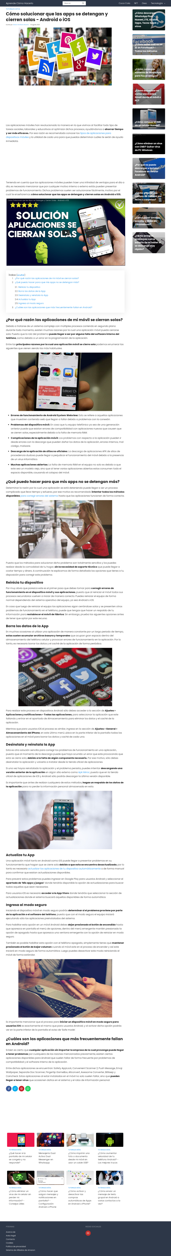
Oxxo (144, 3)
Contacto (10, 1239)
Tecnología (157, 3)
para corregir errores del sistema (39, 495)
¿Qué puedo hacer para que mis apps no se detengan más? (47, 282)
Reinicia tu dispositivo (29, 287)
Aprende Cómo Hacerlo (19, 3)
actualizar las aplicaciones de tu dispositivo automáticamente (64, 868)
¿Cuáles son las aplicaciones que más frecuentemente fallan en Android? (53, 307)
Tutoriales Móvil (13, 9)
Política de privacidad (16, 1246)
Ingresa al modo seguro (31, 303)
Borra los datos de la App (31, 291)
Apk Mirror (84, 772)
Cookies (9, 1243)
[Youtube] (88, 1233)
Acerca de (10, 1232)
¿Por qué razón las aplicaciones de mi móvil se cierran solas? (47, 278)
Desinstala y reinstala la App (33, 295)
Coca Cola (124, 3)
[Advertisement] (65, 104)
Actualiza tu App (27, 299)
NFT (136, 3)
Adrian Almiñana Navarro (21, 25)
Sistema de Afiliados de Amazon (20, 1250)
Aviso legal (11, 1235)
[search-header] (83, 3)
